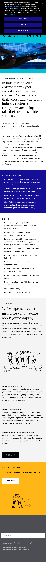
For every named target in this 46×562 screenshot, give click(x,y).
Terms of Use (15, 545)
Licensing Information (20, 543)
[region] (23, 17)
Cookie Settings (23, 18)
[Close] (42, 3)
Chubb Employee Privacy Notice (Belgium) (15, 547)
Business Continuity (25, 545)
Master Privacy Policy (12, 6)
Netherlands (7, 535)
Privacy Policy (31, 543)
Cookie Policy (7, 545)
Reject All (23, 24)
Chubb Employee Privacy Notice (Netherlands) (16, 549)
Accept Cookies (23, 31)
